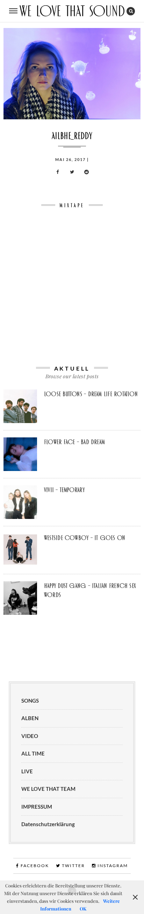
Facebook (34, 865)
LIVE (27, 771)
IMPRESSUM (36, 806)
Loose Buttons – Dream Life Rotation (91, 394)
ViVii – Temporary (64, 489)
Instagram (112, 865)
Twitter (72, 865)
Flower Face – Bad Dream (74, 441)
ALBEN (29, 718)
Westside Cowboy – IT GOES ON (84, 537)
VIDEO (29, 736)
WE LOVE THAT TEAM (48, 789)
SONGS (30, 700)
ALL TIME (33, 753)
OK (83, 909)
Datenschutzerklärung (48, 824)
